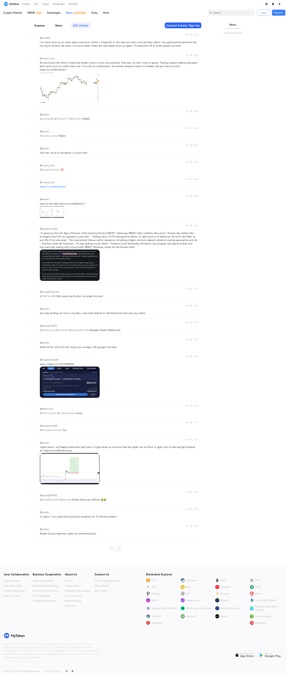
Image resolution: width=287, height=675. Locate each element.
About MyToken (73, 601)
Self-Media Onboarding (45, 586)
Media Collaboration (43, 581)
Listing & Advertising (44, 601)
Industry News (73, 586)
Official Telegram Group (107, 581)
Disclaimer (70, 606)
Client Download (13, 586)
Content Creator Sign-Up (183, 25)
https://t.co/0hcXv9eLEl (53, 186)
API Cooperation (41, 596)
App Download (12, 581)
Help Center (101, 591)
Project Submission (14, 591)
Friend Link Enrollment (45, 591)
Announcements (74, 596)
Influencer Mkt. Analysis (78, 591)
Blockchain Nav (12, 596)
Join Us (69, 581)
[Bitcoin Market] (70, 87)
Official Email (102, 586)
